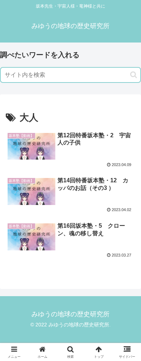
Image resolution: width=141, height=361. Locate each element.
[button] (133, 75)
